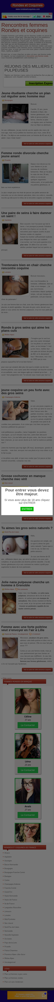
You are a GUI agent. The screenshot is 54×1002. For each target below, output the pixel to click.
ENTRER (27, 509)
